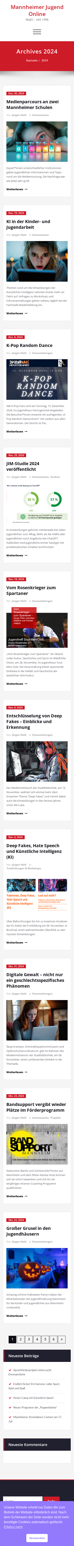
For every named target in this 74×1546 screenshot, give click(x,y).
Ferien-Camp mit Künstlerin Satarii (33, 1398)
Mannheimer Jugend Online (37, 10)
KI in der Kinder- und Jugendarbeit (28, 224)
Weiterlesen (14, 189)
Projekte (55, 1117)
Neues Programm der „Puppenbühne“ (35, 1407)
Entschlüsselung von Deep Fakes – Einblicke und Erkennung (34, 721)
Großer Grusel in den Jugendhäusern (28, 1231)
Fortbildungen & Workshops (24, 868)
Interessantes (40, 115)
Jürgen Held (19, 115)
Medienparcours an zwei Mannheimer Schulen (32, 104)
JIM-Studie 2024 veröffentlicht (22, 466)
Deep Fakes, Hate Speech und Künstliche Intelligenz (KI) (34, 851)
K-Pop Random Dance (29, 345)
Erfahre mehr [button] (13, 1527)
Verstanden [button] (37, 1538)
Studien (55, 477)
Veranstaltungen (42, 353)
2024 (45, 60)
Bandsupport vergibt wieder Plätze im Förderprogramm (36, 1107)
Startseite (32, 60)
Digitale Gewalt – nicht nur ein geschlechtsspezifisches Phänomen (35, 980)
